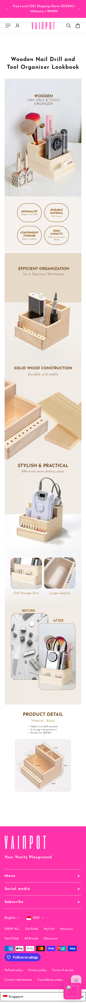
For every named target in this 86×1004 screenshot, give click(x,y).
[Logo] (43, 25)
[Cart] (77, 26)
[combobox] (43, 996)
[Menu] (8, 26)
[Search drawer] (68, 26)
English (10, 918)
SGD (36, 918)
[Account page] (17, 26)
